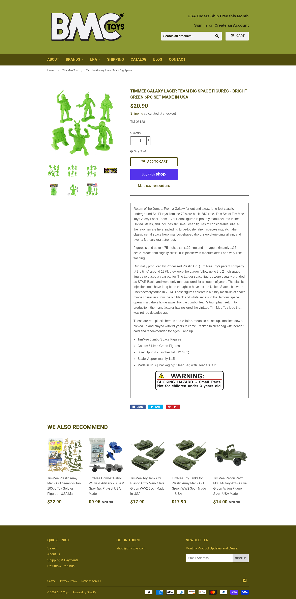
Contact (177, 59)
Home (50, 70)
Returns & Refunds (61, 566)
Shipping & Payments (62, 560)
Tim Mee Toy (70, 70)
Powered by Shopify (84, 592)
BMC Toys (63, 592)
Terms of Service (91, 580)
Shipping (115, 59)
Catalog (138, 59)
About (53, 59)
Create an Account (231, 25)
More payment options (154, 185)
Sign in (200, 25)
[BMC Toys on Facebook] (244, 581)
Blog (157, 59)
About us (53, 554)
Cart (240, 36)
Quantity (135, 132)
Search (52, 548)
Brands (73, 59)
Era (94, 59)
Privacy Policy (68, 580)
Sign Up (240, 558)
